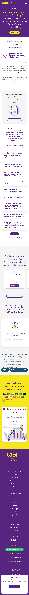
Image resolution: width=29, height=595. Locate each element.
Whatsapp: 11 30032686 (15, 549)
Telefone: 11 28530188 (15, 557)
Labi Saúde (7, 59)
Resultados (14, 530)
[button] (14, 154)
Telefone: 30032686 (15, 553)
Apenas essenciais (14, 591)
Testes (14, 506)
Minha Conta (14, 524)
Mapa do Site (14, 515)
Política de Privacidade (15, 493)
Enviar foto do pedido (14, 120)
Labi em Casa (14, 481)
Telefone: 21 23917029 (15, 561)
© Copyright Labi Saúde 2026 (14, 463)
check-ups (18, 72)
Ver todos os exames (14, 237)
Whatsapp (18, 88)
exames (11, 72)
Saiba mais (14, 421)
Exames (15, 8)
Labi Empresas (14, 484)
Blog (14, 487)
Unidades (15, 475)
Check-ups (14, 509)
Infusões (14, 512)
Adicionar (13, 32)
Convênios (14, 478)
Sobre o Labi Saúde (14, 471)
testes (14, 72)
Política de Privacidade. (16, 582)
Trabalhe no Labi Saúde (14, 490)
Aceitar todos (15, 587)
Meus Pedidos (14, 527)
